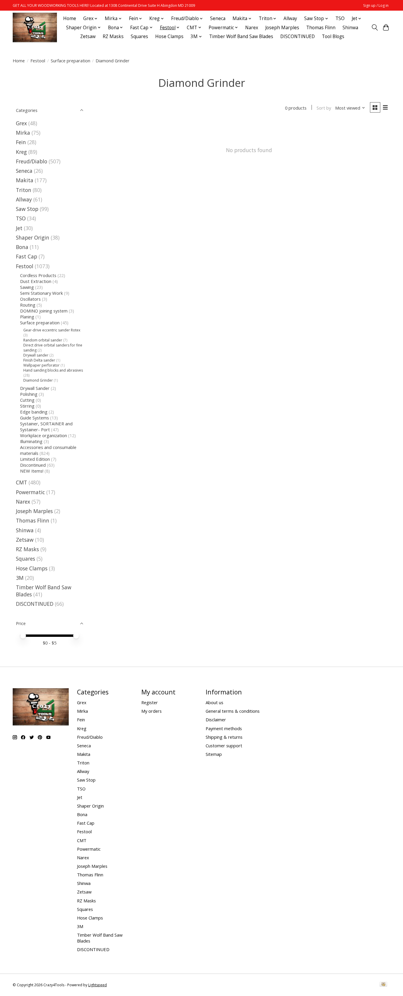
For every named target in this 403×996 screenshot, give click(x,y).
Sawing (27, 287)
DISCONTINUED (297, 36)
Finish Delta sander (39, 360)
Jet (19, 228)
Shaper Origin (33, 237)
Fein (21, 142)
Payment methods (224, 728)
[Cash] (383, 985)
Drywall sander (35, 355)
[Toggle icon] (374, 27)
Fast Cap (26, 256)
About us (214, 702)
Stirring (27, 406)
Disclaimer (216, 719)
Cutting (27, 400)
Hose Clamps (169, 36)
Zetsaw (88, 36)
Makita (24, 180)
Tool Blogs (333, 36)
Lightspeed (97, 984)
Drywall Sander (35, 388)
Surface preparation (70, 61)
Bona (22, 246)
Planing (27, 317)
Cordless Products (38, 275)
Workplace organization (43, 435)
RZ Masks (113, 36)
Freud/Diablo (31, 161)
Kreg (21, 151)
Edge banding (33, 412)
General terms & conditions (233, 711)
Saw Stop (27, 208)
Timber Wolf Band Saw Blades (241, 36)
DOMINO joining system (44, 311)
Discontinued (33, 465)
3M (20, 577)
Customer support (224, 745)
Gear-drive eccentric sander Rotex (51, 330)
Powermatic (30, 492)
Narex (251, 28)
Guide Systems (34, 418)
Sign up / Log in (376, 5)
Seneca (217, 18)
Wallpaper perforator (41, 365)
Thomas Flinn (320, 28)
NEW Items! (31, 471)
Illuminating (31, 441)
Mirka (23, 132)
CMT (21, 482)
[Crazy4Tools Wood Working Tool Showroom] (35, 27)
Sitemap (214, 754)
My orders (151, 711)
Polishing (28, 394)
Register (149, 702)
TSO (340, 18)
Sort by (324, 108)
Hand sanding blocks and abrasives (53, 370)
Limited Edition (35, 459)
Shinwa (350, 28)
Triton (23, 189)
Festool (37, 61)
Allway (290, 18)
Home (69, 18)
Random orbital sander (42, 340)
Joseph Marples (282, 28)
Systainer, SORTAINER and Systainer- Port (46, 426)
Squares (139, 36)
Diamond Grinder (38, 380)
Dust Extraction (35, 281)
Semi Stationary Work (41, 293)
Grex (21, 123)
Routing (27, 305)
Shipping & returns (224, 737)
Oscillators (30, 299)
